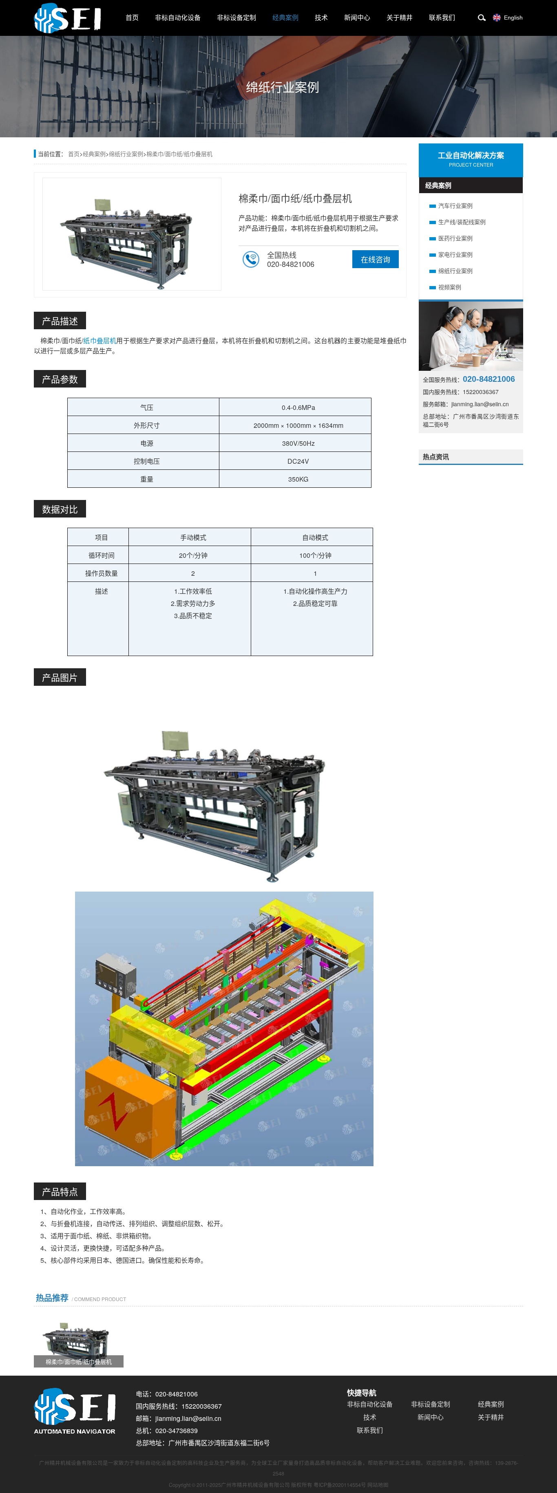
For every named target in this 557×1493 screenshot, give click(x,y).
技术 (321, 17)
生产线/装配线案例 (462, 222)
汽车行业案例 (455, 205)
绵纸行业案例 (126, 154)
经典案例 (285, 17)
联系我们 (442, 17)
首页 (132, 17)
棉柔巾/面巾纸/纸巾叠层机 (179, 154)
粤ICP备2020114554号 (340, 1485)
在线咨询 (375, 259)
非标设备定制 (236, 17)
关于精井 (400, 17)
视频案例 (449, 287)
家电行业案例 (455, 254)
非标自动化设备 (178, 17)
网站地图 (378, 1485)
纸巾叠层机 (99, 340)
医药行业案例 (455, 238)
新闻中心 (357, 17)
